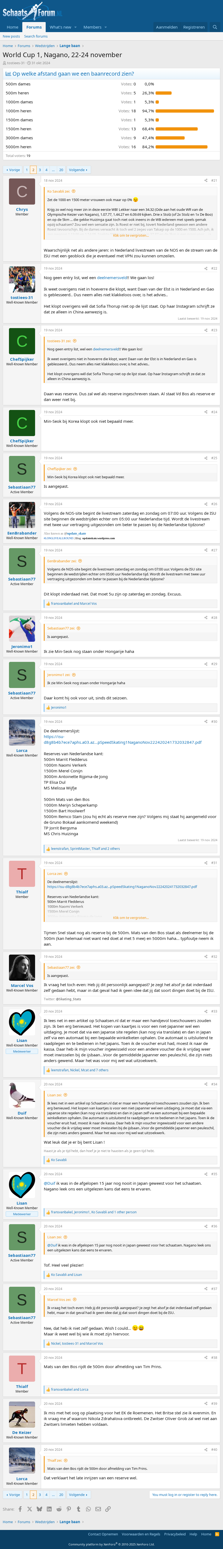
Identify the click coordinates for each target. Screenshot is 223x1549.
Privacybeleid (175, 1534)
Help (193, 1534)
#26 (214, 504)
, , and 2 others (85, 849)
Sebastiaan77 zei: (61, 628)
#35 (214, 1174)
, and (77, 1343)
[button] (75, 27)
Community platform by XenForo (112, 1544)
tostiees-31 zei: (59, 340)
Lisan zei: (54, 1095)
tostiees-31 (16, 62)
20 (61, 169)
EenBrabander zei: (61, 560)
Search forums (36, 36)
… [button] (53, 169)
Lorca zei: (54, 873)
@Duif (49, 1183)
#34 (214, 1084)
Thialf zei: (54, 1460)
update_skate (76, 533)
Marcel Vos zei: (59, 1299)
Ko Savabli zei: (58, 191)
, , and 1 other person (94, 1212)
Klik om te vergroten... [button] (131, 235)
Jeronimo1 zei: (58, 674)
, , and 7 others (80, 1070)
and (74, 603)
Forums (34, 27)
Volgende (77, 169)
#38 (214, 1357)
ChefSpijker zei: (59, 468)
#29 (214, 664)
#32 (214, 956)
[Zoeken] (215, 27)
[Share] (205, 181)
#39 (214, 1403)
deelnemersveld (112, 277)
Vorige (14, 169)
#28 (214, 617)
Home (12, 27)
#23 (214, 330)
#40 (214, 1449)
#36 (214, 1226)
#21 (214, 180)
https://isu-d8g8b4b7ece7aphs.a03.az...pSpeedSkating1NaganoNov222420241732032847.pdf (123, 739)
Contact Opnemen (103, 1534)
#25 (214, 458)
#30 (214, 721)
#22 (214, 268)
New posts (11, 36)
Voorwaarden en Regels (141, 1534)
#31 (214, 862)
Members (92, 27)
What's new (60, 27)
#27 (214, 550)
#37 (214, 1288)
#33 (214, 1011)
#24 (214, 412)
